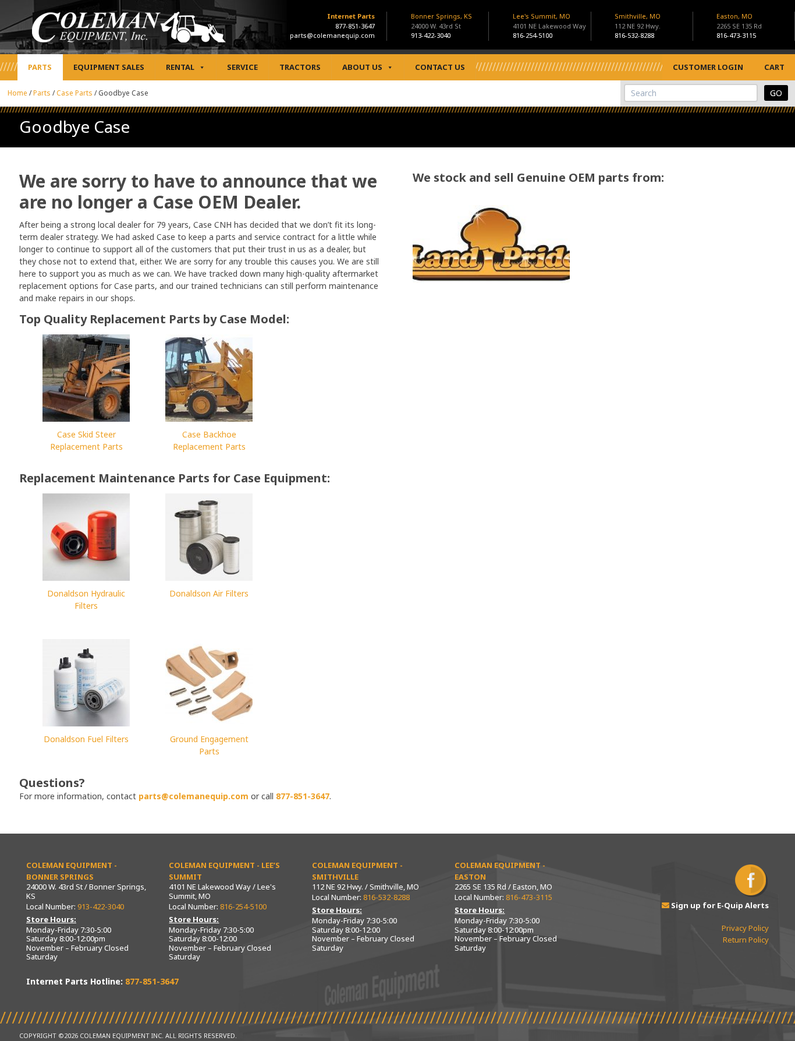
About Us (362, 67)
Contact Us (440, 67)
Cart (774, 67)
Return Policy (746, 939)
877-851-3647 (355, 26)
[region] (491, 244)
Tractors (300, 67)
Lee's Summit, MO (549, 21)
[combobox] (691, 93)
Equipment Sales (108, 67)
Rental (180, 67)
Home (17, 93)
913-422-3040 (430, 35)
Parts (40, 67)
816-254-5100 (532, 35)
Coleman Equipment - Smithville (357, 871)
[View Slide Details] (491, 244)
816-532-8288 (634, 35)
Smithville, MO (638, 21)
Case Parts (74, 93)
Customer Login (708, 67)
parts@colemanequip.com (332, 35)
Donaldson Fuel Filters (86, 738)
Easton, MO (739, 21)
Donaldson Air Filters (209, 593)
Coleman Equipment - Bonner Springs (71, 871)
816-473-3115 (736, 35)
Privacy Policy (745, 928)
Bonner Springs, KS (441, 21)
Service (242, 67)
